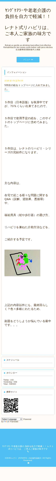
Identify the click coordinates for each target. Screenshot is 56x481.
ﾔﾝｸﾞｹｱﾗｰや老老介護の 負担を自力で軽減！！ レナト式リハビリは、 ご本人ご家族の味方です (28, 25)
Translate (14, 422)
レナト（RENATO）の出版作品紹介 (26, 458)
